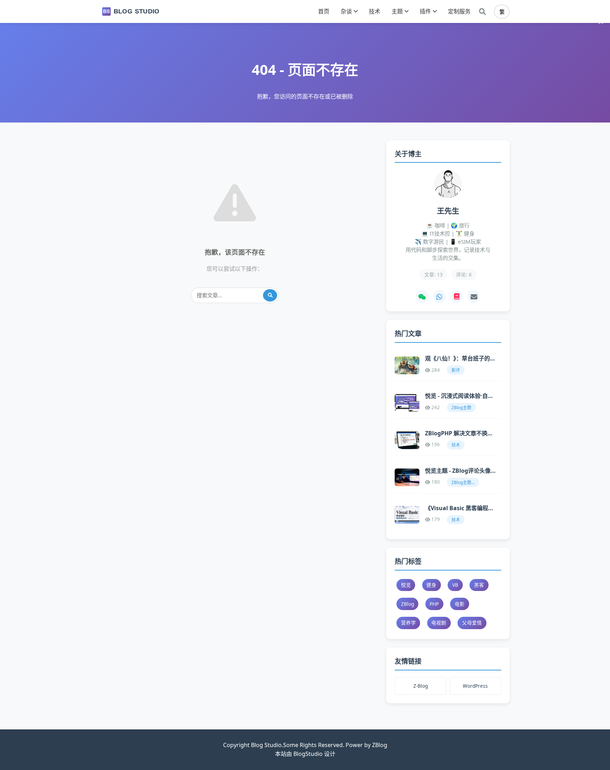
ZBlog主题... (462, 482)
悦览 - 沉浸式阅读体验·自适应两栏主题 (460, 396)
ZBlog (407, 604)
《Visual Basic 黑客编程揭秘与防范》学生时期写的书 (460, 508)
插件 (425, 11)
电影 (460, 604)
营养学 (408, 622)
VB (455, 584)
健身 (431, 584)
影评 (455, 370)
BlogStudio (308, 754)
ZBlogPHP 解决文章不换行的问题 (460, 433)
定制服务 (459, 11)
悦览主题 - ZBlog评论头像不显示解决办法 (460, 470)
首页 (323, 11)
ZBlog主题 (461, 408)
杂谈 (346, 11)
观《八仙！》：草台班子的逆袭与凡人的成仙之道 (460, 358)
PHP (434, 604)
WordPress (475, 685)
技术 (374, 11)
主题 (397, 11)
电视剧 (438, 622)
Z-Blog (420, 685)
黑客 (479, 584)
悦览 (406, 584)
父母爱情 (472, 622)
